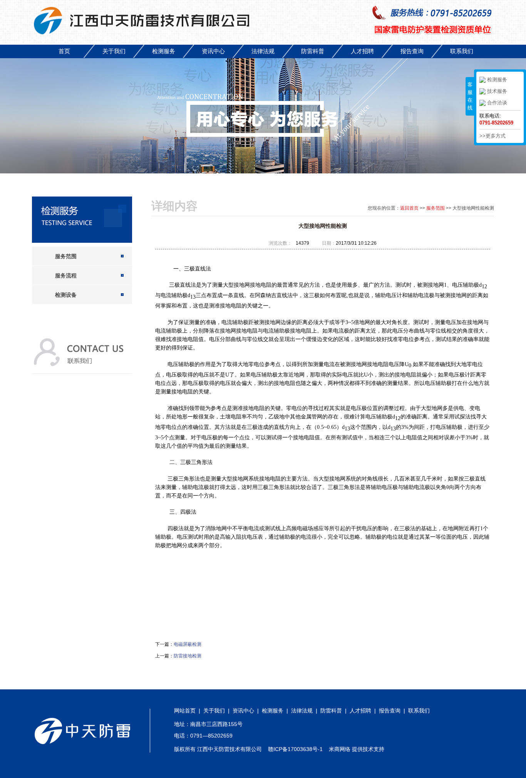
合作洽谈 (497, 103)
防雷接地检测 (187, 656)
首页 (64, 51)
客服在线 (469, 96)
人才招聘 (362, 51)
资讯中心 (213, 51)
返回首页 (409, 208)
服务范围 (435, 208)
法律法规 (263, 51)
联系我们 (461, 51)
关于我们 (114, 51)
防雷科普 (312, 51)
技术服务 (497, 91)
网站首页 (185, 710)
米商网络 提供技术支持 (356, 749)
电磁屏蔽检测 (187, 644)
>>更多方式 (492, 136)
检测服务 (163, 51)
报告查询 (412, 51)
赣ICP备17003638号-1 (295, 749)
